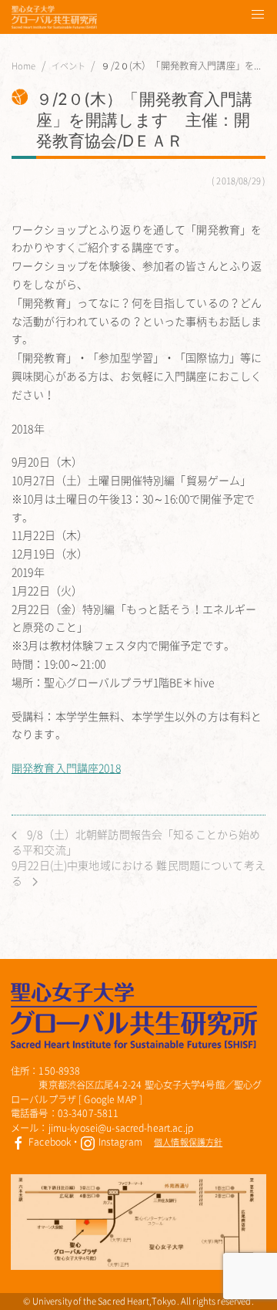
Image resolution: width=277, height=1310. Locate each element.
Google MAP (110, 1099)
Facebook (48, 1142)
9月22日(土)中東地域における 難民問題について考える (138, 872)
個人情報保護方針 (188, 1142)
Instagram (118, 1142)
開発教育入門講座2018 (66, 767)
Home (24, 66)
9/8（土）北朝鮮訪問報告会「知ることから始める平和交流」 (136, 841)
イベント (69, 66)
